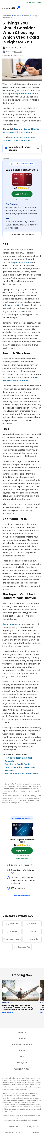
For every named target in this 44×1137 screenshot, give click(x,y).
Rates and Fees (22, 199)
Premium (14, 923)
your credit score (23, 262)
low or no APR (14, 305)
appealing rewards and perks (23, 93)
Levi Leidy (18, 52)
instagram (22, 1062)
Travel (34, 931)
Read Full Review (22, 895)
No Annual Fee (24, 947)
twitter (22, 1056)
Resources (17, 16)
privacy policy (32, 1127)
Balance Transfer (13, 939)
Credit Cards (6, 16)
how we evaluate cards (22, 1044)
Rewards (34, 939)
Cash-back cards (11, 624)
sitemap (22, 1038)
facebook (22, 1050)
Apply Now (21, 194)
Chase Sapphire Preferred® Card (21, 840)
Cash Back (33, 923)
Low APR (13, 931)
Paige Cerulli (20, 48)
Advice (26, 16)
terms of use (12, 1127)
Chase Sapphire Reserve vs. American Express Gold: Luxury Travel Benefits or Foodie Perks (17, 1007)
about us (22, 1032)
